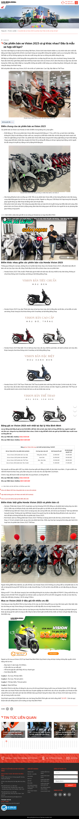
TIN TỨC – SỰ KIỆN (31, 774)
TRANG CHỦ (30, 772)
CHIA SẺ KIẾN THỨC (45, 791)
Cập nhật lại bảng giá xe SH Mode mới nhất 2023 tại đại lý (17, 494)
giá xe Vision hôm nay (30, 447)
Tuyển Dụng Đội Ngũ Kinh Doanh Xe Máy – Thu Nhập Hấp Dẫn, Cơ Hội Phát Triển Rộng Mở (12, 733)
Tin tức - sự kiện (12, 31)
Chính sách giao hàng (45, 776)
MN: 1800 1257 (69, 1)
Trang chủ (3, 31)
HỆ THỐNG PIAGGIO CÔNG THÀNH (45, 788)
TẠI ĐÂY (64, 698)
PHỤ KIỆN (29, 783)
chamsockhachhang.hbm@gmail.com (13, 796)
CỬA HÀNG (30, 776)
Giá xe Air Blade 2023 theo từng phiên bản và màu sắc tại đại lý (18, 490)
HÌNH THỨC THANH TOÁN (32, 791)
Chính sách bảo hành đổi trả (45, 784)
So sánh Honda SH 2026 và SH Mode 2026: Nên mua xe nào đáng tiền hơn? (65, 733)
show (12, 122)
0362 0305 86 (24, 437)
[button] (2, 741)
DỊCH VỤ (29, 778)
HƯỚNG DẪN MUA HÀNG (45, 772)
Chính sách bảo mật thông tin (45, 780)
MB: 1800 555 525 (69, 3)
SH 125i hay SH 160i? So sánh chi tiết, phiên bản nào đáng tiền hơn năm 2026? (39, 733)
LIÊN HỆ (29, 780)
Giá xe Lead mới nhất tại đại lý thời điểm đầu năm (15, 499)
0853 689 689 (25, 440)
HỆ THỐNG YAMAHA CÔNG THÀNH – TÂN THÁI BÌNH (32, 787)
